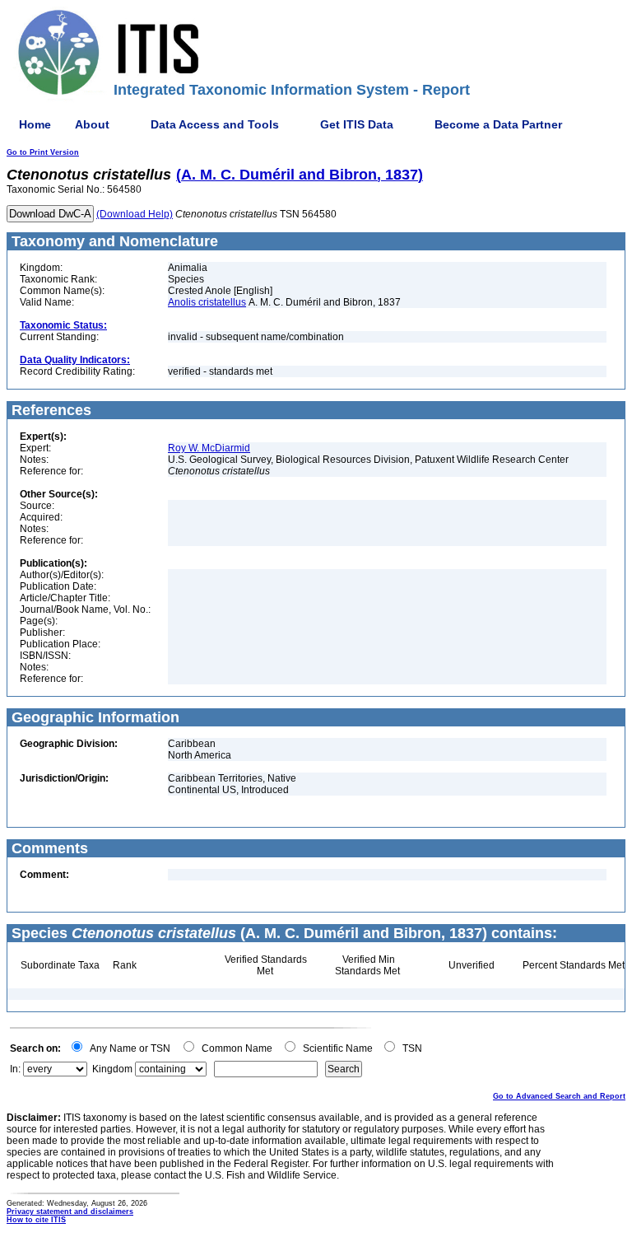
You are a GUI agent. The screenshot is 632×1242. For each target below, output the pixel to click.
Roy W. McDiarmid (209, 448)
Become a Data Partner (498, 124)
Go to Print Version (43, 152)
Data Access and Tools (215, 124)
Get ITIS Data (356, 124)
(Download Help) (134, 214)
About (92, 124)
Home (35, 124)
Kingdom (112, 1069)
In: (15, 1069)
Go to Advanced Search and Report (559, 1096)
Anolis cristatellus (207, 302)
